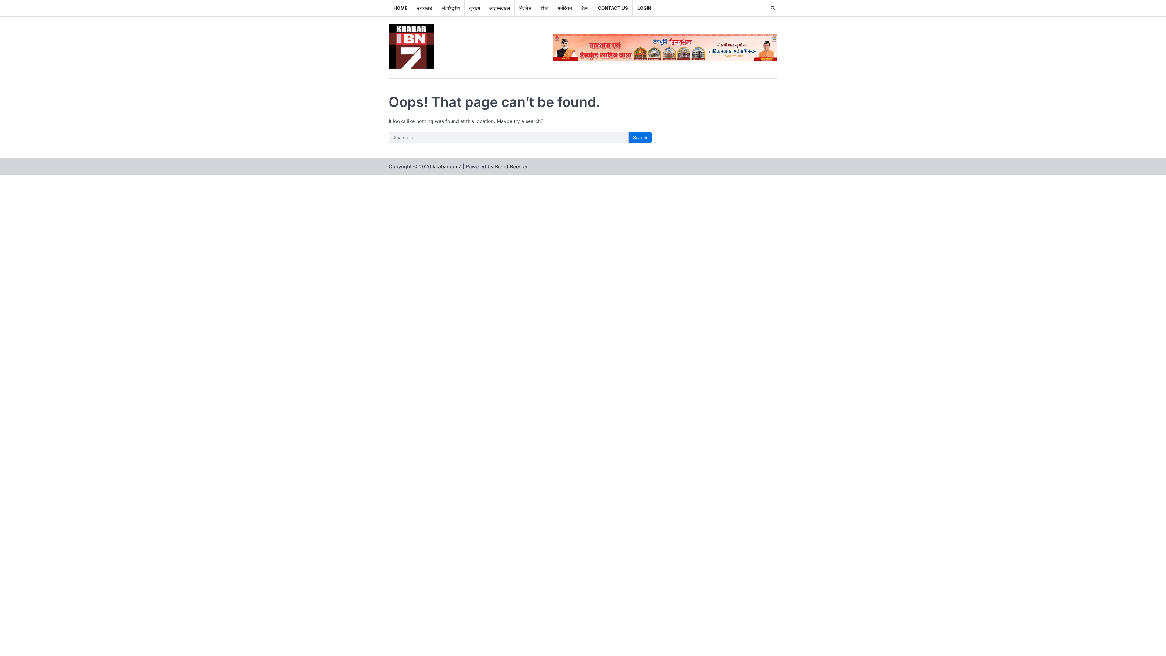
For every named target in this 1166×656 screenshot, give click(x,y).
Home (400, 8)
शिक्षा (544, 8)
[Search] (772, 8)
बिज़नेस (525, 8)
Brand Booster (511, 166)
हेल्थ (584, 8)
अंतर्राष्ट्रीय (451, 8)
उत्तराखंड (424, 8)
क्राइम (474, 8)
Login (644, 8)
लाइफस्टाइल (499, 8)
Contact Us (613, 8)
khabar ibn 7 (447, 166)
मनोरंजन (565, 8)
